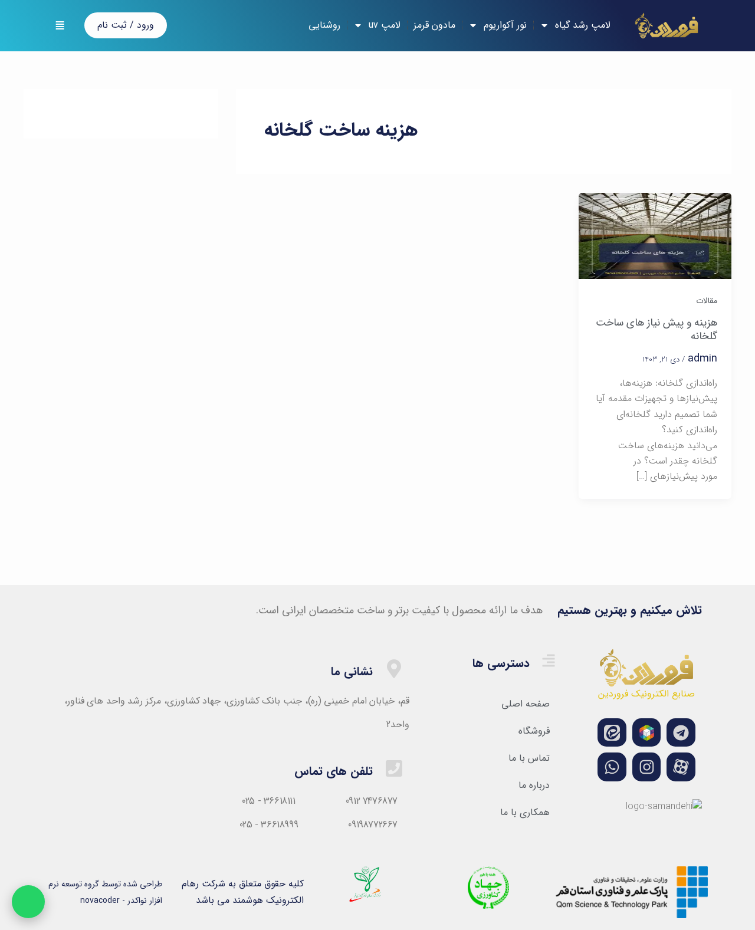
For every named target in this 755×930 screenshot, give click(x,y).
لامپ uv (385, 25)
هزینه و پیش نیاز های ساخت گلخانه (656, 329)
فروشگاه (534, 731)
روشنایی (324, 25)
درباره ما (534, 785)
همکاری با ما (525, 812)
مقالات (706, 300)
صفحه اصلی (525, 703)
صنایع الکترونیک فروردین (646, 693)
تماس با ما (529, 758)
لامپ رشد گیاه (582, 25)
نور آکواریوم (505, 25)
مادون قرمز (434, 25)
